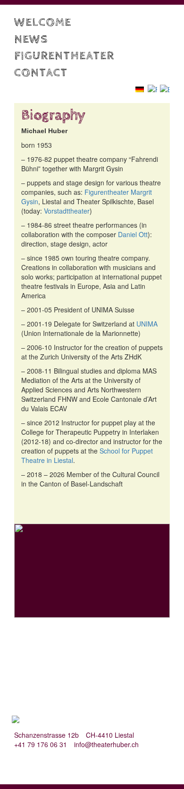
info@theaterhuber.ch (106, 744)
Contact (40, 73)
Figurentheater (64, 56)
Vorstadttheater (67, 210)
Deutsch (144, 88)
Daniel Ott (133, 234)
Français (152, 89)
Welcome (42, 22)
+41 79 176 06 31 (40, 744)
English (164, 89)
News (31, 39)
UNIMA (147, 323)
